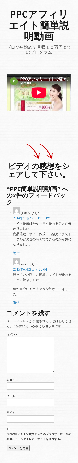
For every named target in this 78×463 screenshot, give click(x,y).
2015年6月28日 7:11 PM (30, 269)
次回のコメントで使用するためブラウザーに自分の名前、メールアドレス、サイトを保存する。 (38, 436)
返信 (16, 253)
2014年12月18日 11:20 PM (31, 218)
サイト (10, 412)
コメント (12, 334)
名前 (10, 380)
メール (11, 396)
